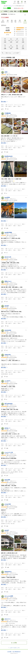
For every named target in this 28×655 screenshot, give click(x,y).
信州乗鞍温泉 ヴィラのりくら (8, 14)
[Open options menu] (26, 72)
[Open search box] (2, 52)
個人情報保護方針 (17, 651)
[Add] (25, 14)
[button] (5, 63)
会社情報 (9, 651)
